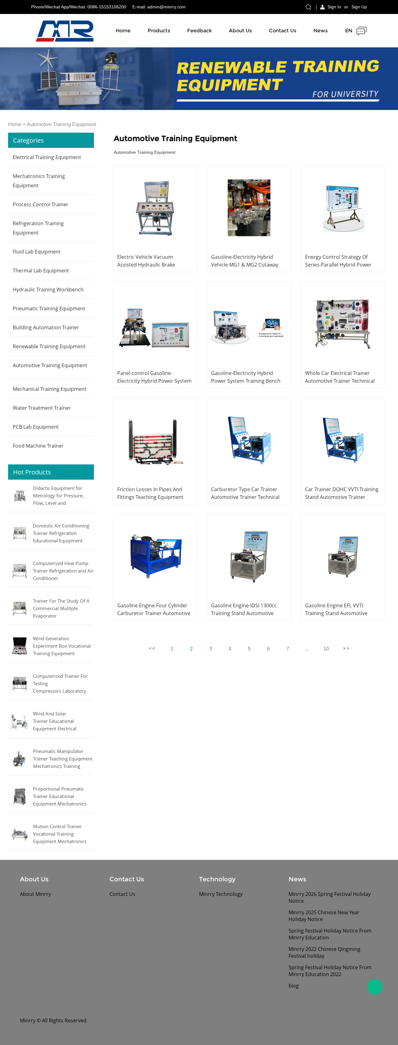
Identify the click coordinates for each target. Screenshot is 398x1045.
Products (159, 31)
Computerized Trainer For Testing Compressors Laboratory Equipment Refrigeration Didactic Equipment (60, 684)
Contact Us (282, 31)
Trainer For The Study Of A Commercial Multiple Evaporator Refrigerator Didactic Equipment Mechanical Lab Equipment (62, 609)
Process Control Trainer (40, 204)
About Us (240, 31)
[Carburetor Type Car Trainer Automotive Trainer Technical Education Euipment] (249, 440)
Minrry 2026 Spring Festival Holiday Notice (330, 897)
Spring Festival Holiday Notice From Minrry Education (330, 934)
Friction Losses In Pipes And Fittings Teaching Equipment (150, 493)
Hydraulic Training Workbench (48, 289)
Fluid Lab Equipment (37, 251)
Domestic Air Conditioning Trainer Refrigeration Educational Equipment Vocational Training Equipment (61, 533)
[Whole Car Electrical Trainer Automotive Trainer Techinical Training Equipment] (343, 324)
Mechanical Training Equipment (49, 389)
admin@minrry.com (166, 6)
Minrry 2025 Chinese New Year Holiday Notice (324, 916)
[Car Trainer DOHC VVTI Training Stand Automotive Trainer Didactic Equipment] (343, 440)
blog (294, 985)
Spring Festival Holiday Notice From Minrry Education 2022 (330, 971)
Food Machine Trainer (38, 445)
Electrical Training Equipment (47, 157)
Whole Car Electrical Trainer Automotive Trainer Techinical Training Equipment (340, 381)
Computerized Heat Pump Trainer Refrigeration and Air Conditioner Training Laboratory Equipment (63, 571)
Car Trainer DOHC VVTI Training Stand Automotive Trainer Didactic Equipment (341, 497)
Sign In (334, 6)
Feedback (199, 31)
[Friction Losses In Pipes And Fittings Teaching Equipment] (155, 440)
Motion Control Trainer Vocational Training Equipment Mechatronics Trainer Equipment (59, 834)
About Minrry (35, 894)
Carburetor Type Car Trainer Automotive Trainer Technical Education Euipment (245, 497)
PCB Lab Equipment (36, 426)
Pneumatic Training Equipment (49, 308)
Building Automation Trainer (46, 327)
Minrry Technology (221, 894)
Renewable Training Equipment (49, 346)
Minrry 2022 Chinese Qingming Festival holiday (324, 952)
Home (123, 31)
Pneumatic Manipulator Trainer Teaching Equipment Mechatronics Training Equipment (62, 759)
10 (326, 648)
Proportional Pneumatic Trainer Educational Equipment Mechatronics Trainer (59, 797)
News (320, 31)
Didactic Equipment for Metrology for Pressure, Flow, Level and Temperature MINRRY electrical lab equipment (58, 496)
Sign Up (359, 6)
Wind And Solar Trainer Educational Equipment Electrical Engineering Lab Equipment (63, 721)
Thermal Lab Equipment (41, 270)
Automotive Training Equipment (61, 124)
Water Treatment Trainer (42, 407)
